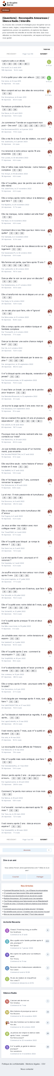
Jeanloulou (9, 142)
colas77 (16, 980)
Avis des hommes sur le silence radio (25, 1022)
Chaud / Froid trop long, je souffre (23, 929)
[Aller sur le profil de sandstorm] (7, 1047)
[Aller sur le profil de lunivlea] (49, 78)
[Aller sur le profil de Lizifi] (49, 62)
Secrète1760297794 (12, 454)
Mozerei (16, 1014)
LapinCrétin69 (10, 721)
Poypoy (7, 516)
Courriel (15, 877)
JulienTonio (9, 189)
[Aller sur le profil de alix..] (48, 91)
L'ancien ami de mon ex (19, 1000)
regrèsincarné (10, 782)
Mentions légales (33, 1064)
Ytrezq (16, 959)
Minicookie (9, 317)
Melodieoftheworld (12, 396)
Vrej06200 (9, 658)
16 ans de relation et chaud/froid (23, 978)
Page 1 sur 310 (28, 54)
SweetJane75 (10, 253)
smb (6, 737)
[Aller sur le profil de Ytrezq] (7, 955)
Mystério (8, 205)
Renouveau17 (18, 1038)
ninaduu (16, 1003)
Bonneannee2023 (12, 129)
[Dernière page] (50, 54)
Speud (15, 945)
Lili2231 (7, 425)
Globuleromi (9, 485)
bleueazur (8, 409)
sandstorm (17, 1051)
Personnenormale (12, 380)
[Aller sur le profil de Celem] (7, 968)
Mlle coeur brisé (11, 626)
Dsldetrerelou (10, 285)
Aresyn (7, 174)
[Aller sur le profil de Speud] (7, 941)
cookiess (8, 674)
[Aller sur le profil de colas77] (7, 979)
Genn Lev (8, 548)
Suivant (43, 54)
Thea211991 (9, 532)
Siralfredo (17, 932)
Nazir (7, 221)
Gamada (8, 237)
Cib (6, 348)
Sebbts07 (8, 642)
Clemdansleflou (11, 766)
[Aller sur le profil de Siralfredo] (7, 930)
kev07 (7, 67)
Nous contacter (27, 1069)
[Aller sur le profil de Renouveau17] (7, 1034)
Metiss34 (8, 750)
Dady (7, 301)
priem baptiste (10, 579)
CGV (43, 1064)
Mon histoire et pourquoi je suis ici (23, 1011)
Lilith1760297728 (11, 705)
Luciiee (7, 158)
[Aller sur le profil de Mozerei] (7, 1012)
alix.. (15, 1024)
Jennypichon (10, 364)
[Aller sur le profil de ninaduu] (7, 1001)
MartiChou (9, 439)
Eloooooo (8, 501)
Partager (39, 877)
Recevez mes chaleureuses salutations (25, 967)
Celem (15, 970)
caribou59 (9, 269)
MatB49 (8, 470)
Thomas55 (9, 332)
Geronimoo (9, 689)
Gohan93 (8, 611)
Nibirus (7, 798)
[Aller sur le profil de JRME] (50, 107)
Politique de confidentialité (13, 1064)
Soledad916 (9, 830)
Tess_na (8, 814)
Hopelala (8, 563)
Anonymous (9, 97)
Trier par (46, 49)
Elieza (7, 113)
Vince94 (8, 595)
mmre (7, 81)
